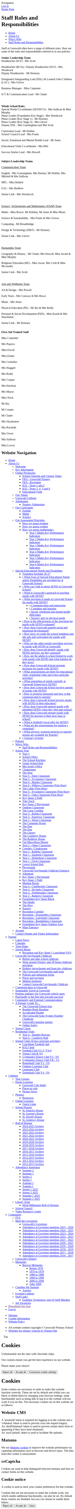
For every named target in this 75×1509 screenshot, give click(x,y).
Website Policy (16, 1321)
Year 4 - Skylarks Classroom (38, 889)
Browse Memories (32, 1265)
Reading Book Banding (35, 1009)
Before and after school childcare (40, 958)
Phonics (19, 1094)
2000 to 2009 (36, 1280)
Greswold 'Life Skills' (34, 1085)
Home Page (7, 9)
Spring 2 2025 (30, 1192)
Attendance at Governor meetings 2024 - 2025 (47, 1230)
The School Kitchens (34, 760)
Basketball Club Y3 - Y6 (36, 1063)
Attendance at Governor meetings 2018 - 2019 (47, 1249)
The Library (29, 832)
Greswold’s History (26, 1258)
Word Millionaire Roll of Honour (40, 1205)
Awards (19, 930)
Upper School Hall (32, 763)
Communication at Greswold (31, 987)
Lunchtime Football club (35, 1044)
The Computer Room (34, 823)
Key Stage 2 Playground (35, 804)
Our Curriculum (24, 507)
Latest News (22, 940)
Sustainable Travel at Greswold (32, 990)
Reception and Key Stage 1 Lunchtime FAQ (46, 952)
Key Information (24, 469)
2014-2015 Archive (33, 1157)
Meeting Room (30, 883)
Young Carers (23, 1028)
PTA (18, 1217)
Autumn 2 (27, 1183)
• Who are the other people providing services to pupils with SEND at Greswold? (47, 645)
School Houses (23, 1107)
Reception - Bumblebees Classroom (42, 921)
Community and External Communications (38, 1000)
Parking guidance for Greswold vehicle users (40, 993)
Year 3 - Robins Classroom (37, 813)
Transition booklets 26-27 (36, 573)
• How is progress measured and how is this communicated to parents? (46, 695)
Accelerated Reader (33, 1012)
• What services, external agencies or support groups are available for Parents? (47, 733)
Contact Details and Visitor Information (37, 933)
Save (32, 1505)
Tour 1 (26, 753)
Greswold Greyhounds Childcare (33, 955)
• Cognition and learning (42, 608)
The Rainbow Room (33, 839)
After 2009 (35, 1284)
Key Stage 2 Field (32, 797)
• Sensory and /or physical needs (47, 618)
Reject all (7, 1372)
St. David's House (32, 1116)
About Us (13, 36)
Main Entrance (30, 927)
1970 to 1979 (36, 1271)
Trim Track (28, 801)
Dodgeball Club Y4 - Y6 (36, 1072)
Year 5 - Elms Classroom (36, 775)
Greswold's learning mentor (37, 1022)
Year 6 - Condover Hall (35, 1037)
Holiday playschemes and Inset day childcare (47, 968)
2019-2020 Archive (33, 1142)
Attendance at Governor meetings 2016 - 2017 (47, 1255)
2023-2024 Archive (33, 1129)
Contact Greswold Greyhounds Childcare (45, 984)
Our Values (21, 494)
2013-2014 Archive (33, 1161)
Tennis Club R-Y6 (32, 1053)
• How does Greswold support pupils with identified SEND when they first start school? (47, 708)
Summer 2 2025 (31, 1198)
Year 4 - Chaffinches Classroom (39, 886)
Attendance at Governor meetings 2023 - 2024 (47, 1233)
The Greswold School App (37, 1006)
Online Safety (30, 1025)
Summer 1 (28, 1173)
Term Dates (21, 946)
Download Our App (19, 1306)
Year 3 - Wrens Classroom (36, 820)
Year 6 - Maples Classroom (37, 782)
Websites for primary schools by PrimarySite (32, 1330)
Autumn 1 (27, 1186)
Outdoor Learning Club (35, 1066)
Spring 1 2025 (30, 1189)
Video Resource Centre (28, 1211)
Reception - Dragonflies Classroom (41, 914)
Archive (26, 1290)
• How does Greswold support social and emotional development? (45, 629)
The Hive (27, 905)
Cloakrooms (29, 769)
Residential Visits (24, 1031)
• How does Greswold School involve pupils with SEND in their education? (47, 702)
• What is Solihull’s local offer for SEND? (45, 722)
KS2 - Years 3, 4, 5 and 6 (36, 488)
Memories (20, 1262)
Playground (28, 867)
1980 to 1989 (36, 1274)
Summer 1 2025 (31, 1195)
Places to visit (29, 1088)
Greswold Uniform (25, 498)
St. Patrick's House (32, 1110)
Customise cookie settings (42, 1372)
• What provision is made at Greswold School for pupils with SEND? (47, 601)
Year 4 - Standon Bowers (36, 1034)
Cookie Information (19, 1318)
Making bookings (32, 981)
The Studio (28, 902)
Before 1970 (36, 1268)
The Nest (27, 772)
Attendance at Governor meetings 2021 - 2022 (47, 1239)
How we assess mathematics (38, 529)
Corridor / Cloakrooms (34, 848)
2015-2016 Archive (33, 1154)
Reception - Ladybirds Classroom (40, 917)
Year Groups (22, 1078)
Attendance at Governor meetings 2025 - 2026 (47, 1227)
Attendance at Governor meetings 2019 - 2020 (47, 1246)
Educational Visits (32, 491)
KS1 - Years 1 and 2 (33, 485)
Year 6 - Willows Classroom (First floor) (44, 785)
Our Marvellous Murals (35, 842)
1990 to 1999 (36, 1277)
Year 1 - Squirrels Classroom (38, 854)
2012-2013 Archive (33, 1164)
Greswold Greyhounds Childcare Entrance (45, 870)
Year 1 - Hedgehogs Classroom (39, 857)
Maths (25, 513)
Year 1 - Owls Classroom (36, 861)
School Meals (22, 949)
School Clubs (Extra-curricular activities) (37, 1041)
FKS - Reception (31, 482)
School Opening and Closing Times (42, 476)
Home (11, 32)
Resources (28, 1097)
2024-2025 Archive (33, 1126)
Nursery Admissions (33, 504)
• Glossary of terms (32, 738)
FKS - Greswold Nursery (36, 479)
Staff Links (21, 1296)
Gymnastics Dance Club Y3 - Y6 (40, 1056)
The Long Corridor (32, 810)
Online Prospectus (25, 472)
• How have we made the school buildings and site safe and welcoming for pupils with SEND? (48, 637)
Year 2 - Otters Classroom (36, 845)
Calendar (20, 943)
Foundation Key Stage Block (38, 899)
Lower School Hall (32, 864)
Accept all (21, 1372)
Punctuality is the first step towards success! (39, 996)
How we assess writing (35, 526)
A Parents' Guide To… (27, 1003)
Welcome (20, 466)
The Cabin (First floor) (34, 788)
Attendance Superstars (27, 1167)
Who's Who (14, 39)
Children (13, 1075)
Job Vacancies (23, 1303)
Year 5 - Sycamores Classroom (39, 779)
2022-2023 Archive (33, 1132)
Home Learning (24, 1082)
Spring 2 (27, 1176)
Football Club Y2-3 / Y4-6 (36, 1050)
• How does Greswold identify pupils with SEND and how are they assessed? (45, 651)
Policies (19, 741)
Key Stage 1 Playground (35, 876)
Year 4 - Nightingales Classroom (40, 892)
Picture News (29, 1091)
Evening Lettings (24, 1293)
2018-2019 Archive (33, 1145)
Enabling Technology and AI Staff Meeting (46, 1299)
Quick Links (29, 1104)
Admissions (21, 501)
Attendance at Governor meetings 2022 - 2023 (47, 1236)
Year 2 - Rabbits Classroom (37, 851)
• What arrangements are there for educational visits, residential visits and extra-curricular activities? (47, 675)
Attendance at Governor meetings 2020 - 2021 (47, 1243)
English (26, 510)
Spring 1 (27, 1179)
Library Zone (22, 1202)
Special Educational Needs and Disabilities (38, 570)
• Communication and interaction (47, 605)
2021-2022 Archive (33, 1135)
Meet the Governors (26, 1220)
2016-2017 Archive (33, 1151)
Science (26, 517)
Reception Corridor (33, 911)
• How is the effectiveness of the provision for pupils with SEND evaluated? (47, 623)
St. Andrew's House (33, 1119)
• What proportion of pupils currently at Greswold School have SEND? (44, 683)
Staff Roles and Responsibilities (25, 42)
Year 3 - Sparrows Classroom (38, 816)
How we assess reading (35, 523)
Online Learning (24, 1101)
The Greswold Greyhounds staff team (43, 971)
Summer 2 (28, 1170)
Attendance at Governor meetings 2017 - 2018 (47, 1252)
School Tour (22, 750)
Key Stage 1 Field (32, 880)
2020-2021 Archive (33, 1138)
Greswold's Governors (34, 1224)
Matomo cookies (19, 1447)
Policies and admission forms (38, 974)
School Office (30, 756)
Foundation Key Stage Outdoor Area (42, 924)
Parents (12, 936)
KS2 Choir (28, 1047)
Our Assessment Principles (30, 520)
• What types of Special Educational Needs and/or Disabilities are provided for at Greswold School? (46, 580)
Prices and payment (33, 977)
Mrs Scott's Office (32, 766)
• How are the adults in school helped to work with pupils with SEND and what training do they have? (47, 659)
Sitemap (12, 1315)
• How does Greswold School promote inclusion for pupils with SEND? (43, 667)
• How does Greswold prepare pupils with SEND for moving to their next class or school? (45, 716)
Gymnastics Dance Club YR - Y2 (40, 1059)
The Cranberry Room (34, 835)
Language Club (30, 1069)
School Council (23, 1208)
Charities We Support (27, 1287)
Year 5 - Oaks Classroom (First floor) (42, 794)
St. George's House (33, 1113)
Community (14, 1214)
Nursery (26, 908)
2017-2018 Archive (33, 1148)
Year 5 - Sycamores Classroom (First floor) (45, 791)
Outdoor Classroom (33, 807)
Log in (5, 6)
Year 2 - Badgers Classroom (37, 895)
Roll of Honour (23, 1123)
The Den (27, 826)
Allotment (27, 873)
